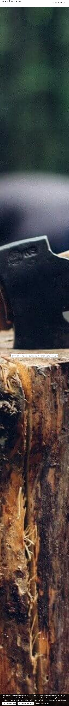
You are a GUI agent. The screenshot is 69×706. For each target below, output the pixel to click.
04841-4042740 (60, 3)
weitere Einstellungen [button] (42, 703)
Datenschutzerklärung (58, 700)
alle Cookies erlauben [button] (9, 703)
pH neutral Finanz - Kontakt (11, 1)
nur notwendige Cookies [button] (25, 703)
